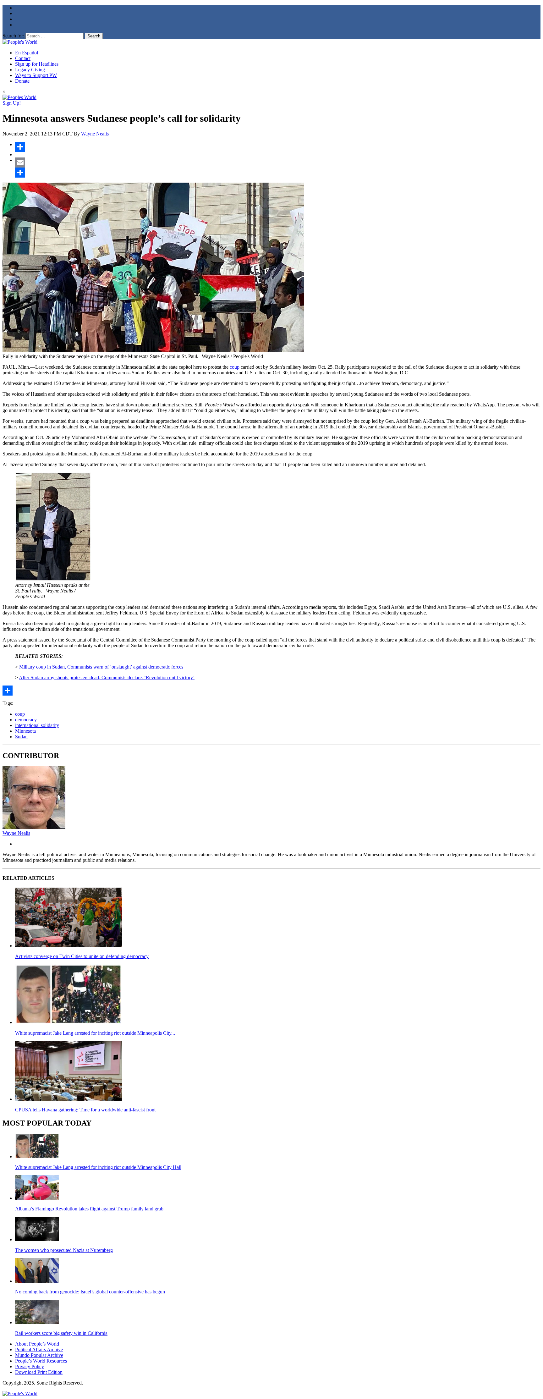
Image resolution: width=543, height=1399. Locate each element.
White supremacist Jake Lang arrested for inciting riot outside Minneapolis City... (95, 1033)
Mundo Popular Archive (39, 1355)
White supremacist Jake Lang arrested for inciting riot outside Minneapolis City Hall (98, 1167)
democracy (26, 719)
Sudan (21, 736)
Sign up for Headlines (36, 64)
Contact (22, 58)
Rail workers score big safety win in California (61, 1333)
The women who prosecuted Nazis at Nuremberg (64, 1250)
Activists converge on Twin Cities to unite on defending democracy (82, 956)
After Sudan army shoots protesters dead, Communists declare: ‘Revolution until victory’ (107, 677)
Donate (22, 81)
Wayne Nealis (95, 133)
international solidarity (37, 725)
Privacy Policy (29, 1366)
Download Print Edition (39, 1372)
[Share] (277, 147)
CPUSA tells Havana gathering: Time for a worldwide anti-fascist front (85, 1109)
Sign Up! (12, 103)
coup (234, 367)
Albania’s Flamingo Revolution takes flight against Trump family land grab (89, 1208)
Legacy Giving (30, 69)
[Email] (277, 162)
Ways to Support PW (36, 75)
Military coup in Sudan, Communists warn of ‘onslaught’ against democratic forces (101, 666)
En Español (26, 52)
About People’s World (37, 1344)
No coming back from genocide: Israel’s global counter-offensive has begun (90, 1291)
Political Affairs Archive (39, 1349)
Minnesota (25, 731)
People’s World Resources (41, 1360)
